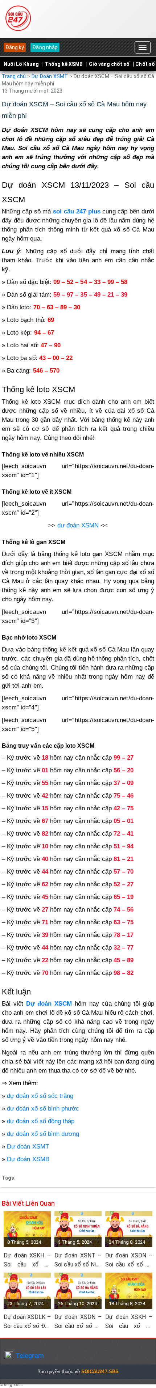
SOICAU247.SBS (100, 1371)
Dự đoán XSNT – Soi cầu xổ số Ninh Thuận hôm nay (78, 1260)
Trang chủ (14, 76)
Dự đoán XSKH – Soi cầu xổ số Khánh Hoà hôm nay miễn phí (27, 1260)
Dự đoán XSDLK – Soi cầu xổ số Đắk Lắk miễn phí (27, 1321)
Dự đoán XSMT (28, 1146)
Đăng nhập (44, 47)
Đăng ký (14, 47)
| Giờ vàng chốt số (108, 64)
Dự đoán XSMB (28, 1159)
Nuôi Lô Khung (21, 64)
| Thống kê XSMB (62, 64)
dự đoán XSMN (78, 525)
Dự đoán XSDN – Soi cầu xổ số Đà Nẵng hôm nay (128, 1260)
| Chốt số (144, 64)
